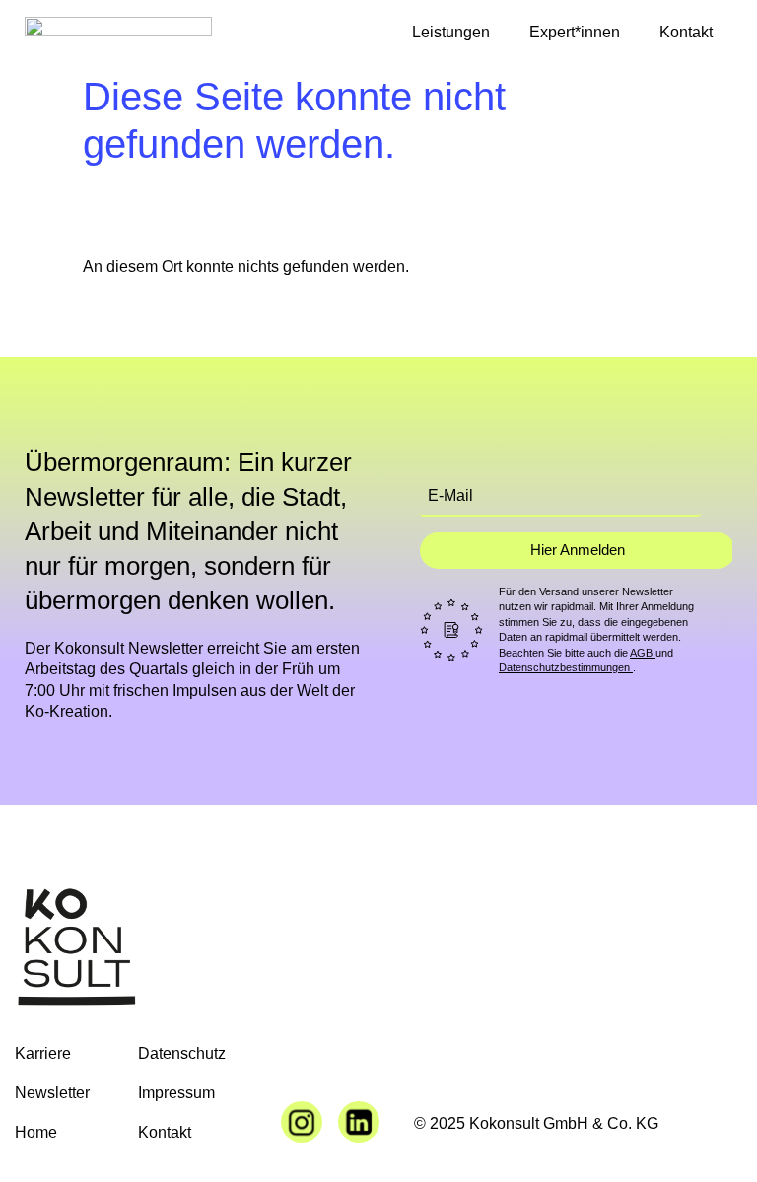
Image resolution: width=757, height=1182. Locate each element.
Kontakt (686, 32)
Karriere (43, 1053)
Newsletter (52, 1092)
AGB (642, 653)
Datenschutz (182, 1053)
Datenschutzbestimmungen (566, 667)
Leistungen (451, 32)
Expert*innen (574, 32)
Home (36, 1132)
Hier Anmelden (577, 549)
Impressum (176, 1092)
